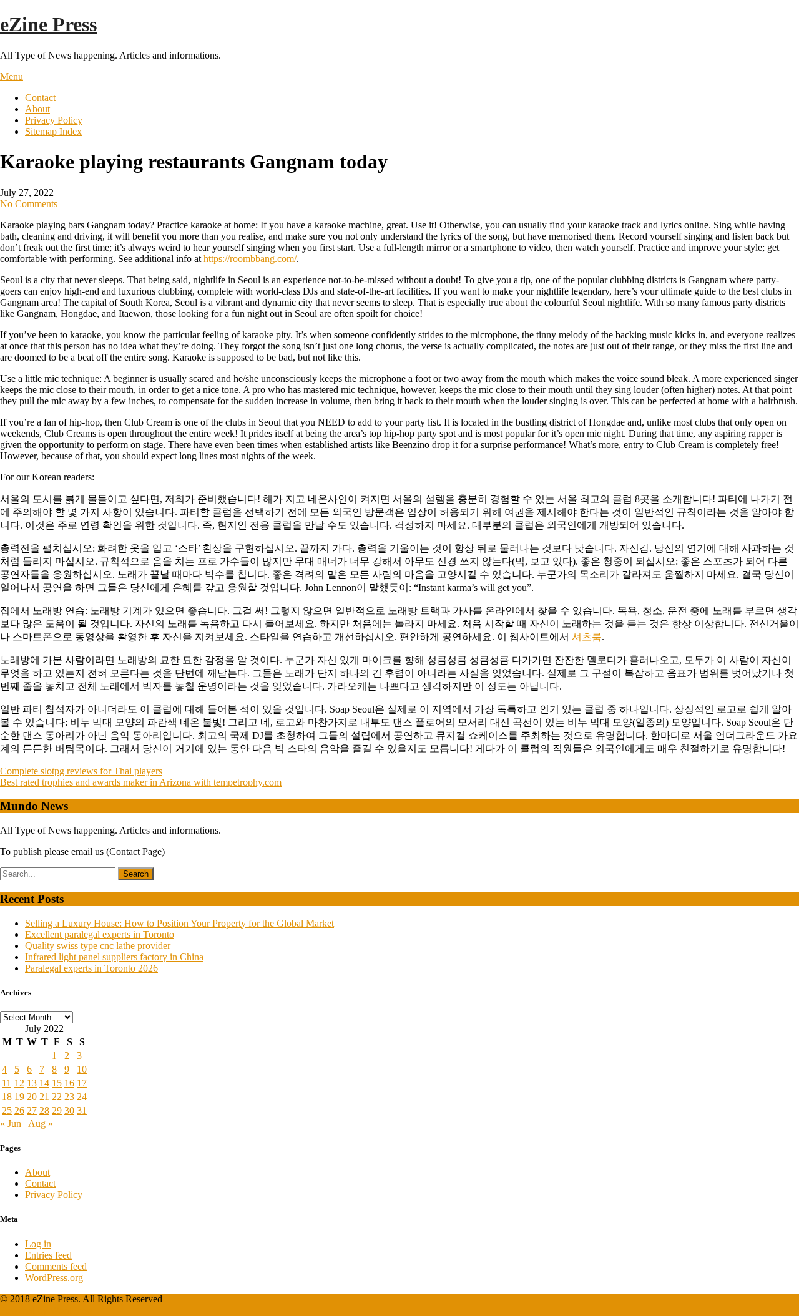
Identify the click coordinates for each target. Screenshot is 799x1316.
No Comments (28, 203)
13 (32, 1083)
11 (6, 1083)
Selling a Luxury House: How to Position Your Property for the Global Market (179, 923)
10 (82, 1069)
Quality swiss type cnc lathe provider (97, 945)
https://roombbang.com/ (250, 258)
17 (82, 1083)
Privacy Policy (53, 120)
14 (44, 1083)
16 (69, 1083)
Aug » (40, 1123)
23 (69, 1096)
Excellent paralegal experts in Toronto (99, 934)
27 (32, 1110)
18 (7, 1096)
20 (32, 1096)
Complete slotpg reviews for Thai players (81, 771)
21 (44, 1096)
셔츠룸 (587, 636)
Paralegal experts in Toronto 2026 (91, 968)
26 (19, 1110)
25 (7, 1110)
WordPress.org (54, 1277)
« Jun (10, 1123)
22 (57, 1096)
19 (19, 1096)
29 (57, 1110)
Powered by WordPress (46, 1310)
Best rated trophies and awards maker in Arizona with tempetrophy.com (141, 782)
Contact (40, 97)
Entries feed (48, 1255)
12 (19, 1083)
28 (44, 1110)
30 (69, 1110)
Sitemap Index (53, 131)
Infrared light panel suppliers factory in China (114, 957)
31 (82, 1110)
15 (57, 1083)
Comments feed (56, 1266)
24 (82, 1096)
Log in (38, 1244)
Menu (11, 76)
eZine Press (48, 24)
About (37, 109)
